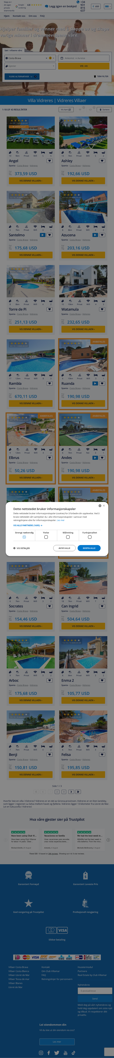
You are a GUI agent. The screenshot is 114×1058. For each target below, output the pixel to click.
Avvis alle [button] (64, 548)
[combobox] (100, 505)
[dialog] (57, 529)
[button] (57, 525)
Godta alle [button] (89, 548)
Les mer (61, 520)
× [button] (104, 506)
